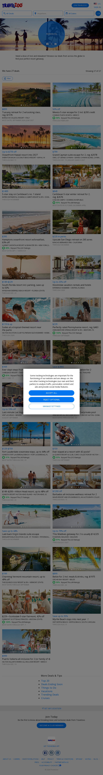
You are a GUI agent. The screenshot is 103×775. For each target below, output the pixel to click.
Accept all (51, 393)
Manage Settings (51, 406)
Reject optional (51, 399)
